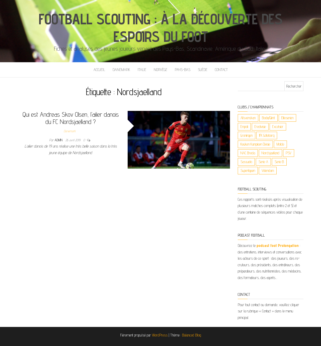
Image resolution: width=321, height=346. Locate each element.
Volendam (268, 170)
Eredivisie (260, 126)
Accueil (99, 69)
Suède (202, 69)
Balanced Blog (191, 335)
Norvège (160, 69)
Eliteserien (287, 118)
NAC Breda (247, 153)
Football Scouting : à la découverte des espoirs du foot (160, 27)
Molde (280, 144)
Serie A (263, 162)
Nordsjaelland (270, 153)
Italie (142, 69)
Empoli (244, 126)
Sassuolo (246, 162)
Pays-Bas (182, 69)
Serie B (279, 162)
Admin (59, 140)
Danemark (121, 69)
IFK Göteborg (266, 135)
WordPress (160, 335)
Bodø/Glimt (268, 118)
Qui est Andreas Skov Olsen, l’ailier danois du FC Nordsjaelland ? (71, 117)
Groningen (246, 135)
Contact (221, 69)
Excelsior (277, 126)
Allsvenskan (248, 118)
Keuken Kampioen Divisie (255, 144)
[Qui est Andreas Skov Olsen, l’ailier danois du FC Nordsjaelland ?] (179, 139)
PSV (288, 153)
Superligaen (247, 170)
